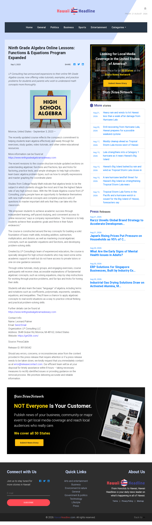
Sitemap (140, 501)
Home (30, 27)
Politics (54, 27)
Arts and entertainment (76, 480)
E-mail (10, 493)
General (41, 27)
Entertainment (99, 27)
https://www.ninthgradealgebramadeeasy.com (32, 157)
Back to (138, 517)
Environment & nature (76, 488)
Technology (76, 498)
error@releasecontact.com (28, 364)
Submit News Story (117, 83)
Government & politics (76, 495)
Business (69, 27)
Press (76, 505)
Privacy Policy (127, 501)
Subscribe (28, 502)
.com (64, 517)
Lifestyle (76, 502)
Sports (82, 27)
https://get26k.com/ (28, 335)
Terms (115, 501)
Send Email (20, 324)
